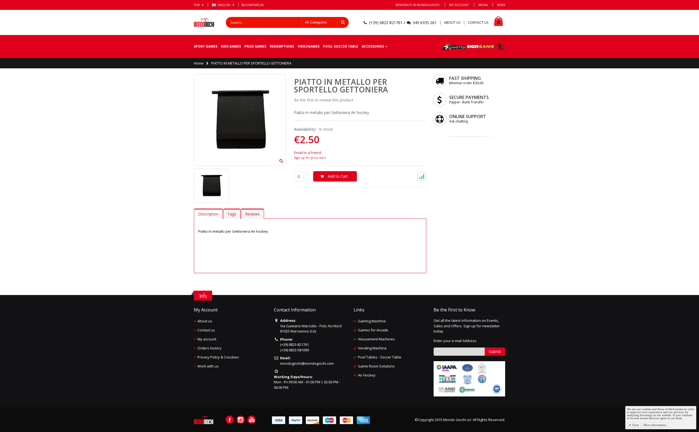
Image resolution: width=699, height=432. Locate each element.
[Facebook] (230, 420)
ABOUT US (452, 22)
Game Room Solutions (376, 366)
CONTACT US (478, 22)
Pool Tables (367, 357)
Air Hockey (366, 375)
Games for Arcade (373, 330)
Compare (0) (254, 5)
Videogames (308, 46)
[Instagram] (240, 420)
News (501, 5)
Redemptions (282, 46)
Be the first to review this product (323, 100)
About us (204, 321)
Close (635, 425)
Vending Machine (372, 348)
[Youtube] (251, 420)
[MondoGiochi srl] (204, 22)
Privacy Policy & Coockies (218, 357)
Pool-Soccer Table (340, 46)
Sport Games (205, 46)
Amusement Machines (376, 339)
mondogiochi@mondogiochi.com (307, 363)
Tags (231, 214)
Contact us (206, 330)
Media (483, 5)
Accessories (373, 46)
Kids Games (231, 46)
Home (199, 63)
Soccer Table (390, 357)
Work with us (208, 366)
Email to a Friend (307, 152)
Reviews (252, 214)
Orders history (209, 348)
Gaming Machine (372, 321)
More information (655, 425)
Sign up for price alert (310, 158)
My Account (459, 5)
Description (208, 214)
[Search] (342, 22)
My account (206, 339)
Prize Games (255, 46)
